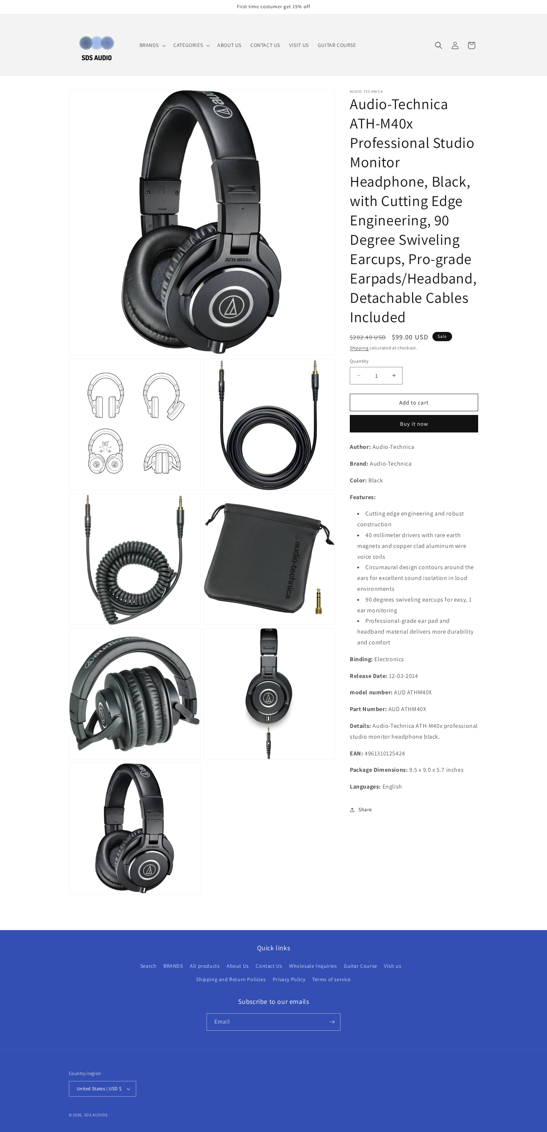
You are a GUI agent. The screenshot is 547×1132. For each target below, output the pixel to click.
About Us (238, 966)
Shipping (359, 348)
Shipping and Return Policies (231, 979)
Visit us (392, 966)
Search (148, 966)
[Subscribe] (332, 1022)
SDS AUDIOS (96, 1114)
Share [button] (365, 809)
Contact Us (269, 966)
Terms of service (331, 979)
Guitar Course (360, 966)
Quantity (359, 361)
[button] (152, 45)
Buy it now (414, 423)
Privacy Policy (289, 979)
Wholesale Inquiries (313, 966)
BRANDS (173, 966)
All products (205, 966)
